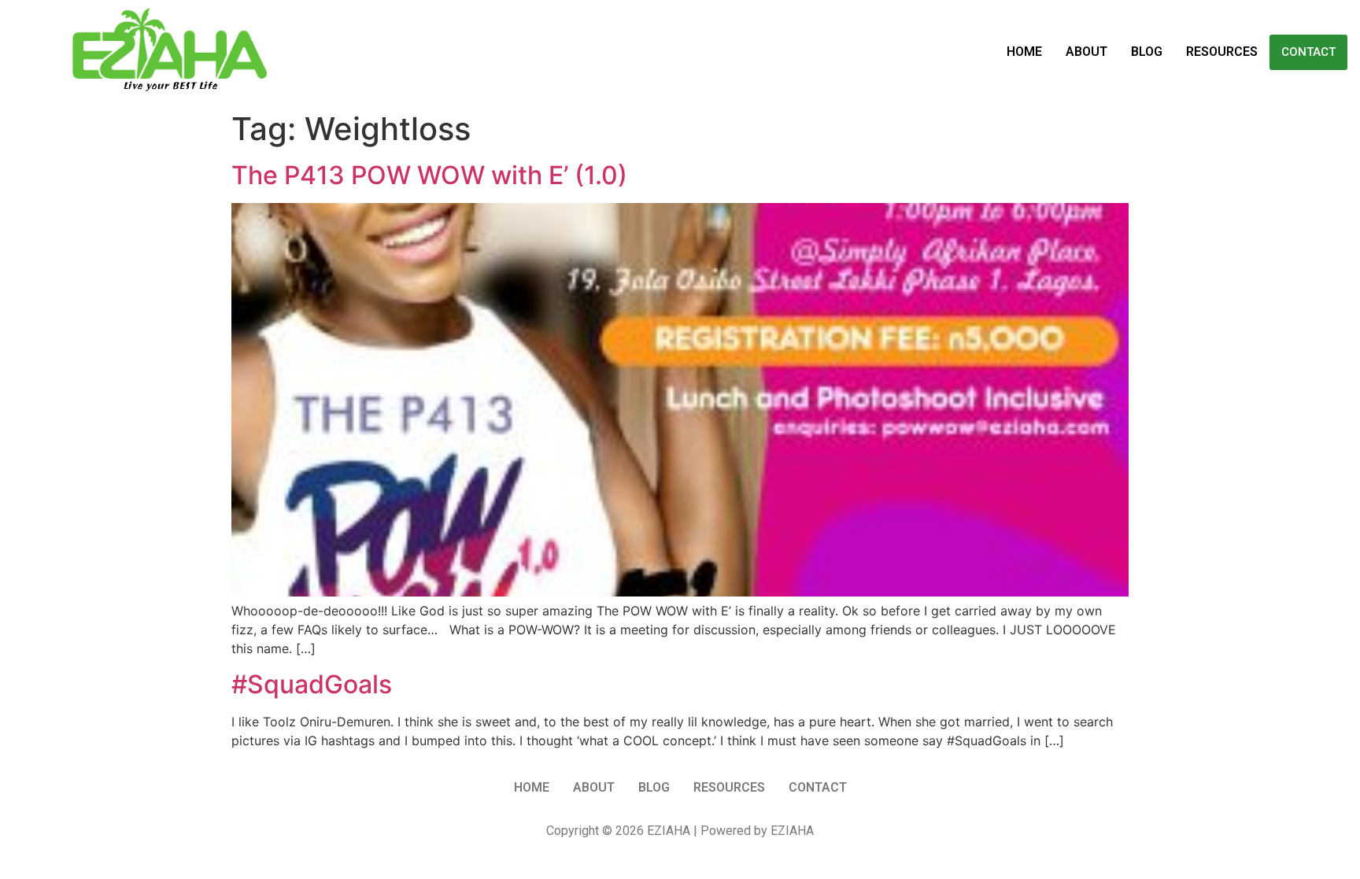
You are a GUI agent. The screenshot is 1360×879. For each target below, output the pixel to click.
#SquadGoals (311, 684)
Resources (1222, 51)
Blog (1146, 51)
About (1086, 51)
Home (1024, 51)
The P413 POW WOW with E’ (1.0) (429, 175)
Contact (1308, 52)
